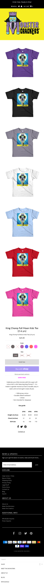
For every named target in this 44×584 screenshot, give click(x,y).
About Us (5, 504)
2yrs (15, 355)
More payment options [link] (22, 374)
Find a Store (6, 487)
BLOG (3, 577)
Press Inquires (6, 521)
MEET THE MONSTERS (8, 568)
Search (4, 494)
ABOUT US (4, 573)
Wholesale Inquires (8, 519)
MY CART (28, 6)
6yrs (28, 355)
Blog (3, 492)
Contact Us (5, 489)
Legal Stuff (5, 485)
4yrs (21, 355)
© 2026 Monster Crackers (21, 551)
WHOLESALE (5, 582)
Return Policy (6, 478)
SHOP (3, 564)
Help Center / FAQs (8, 476)
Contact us (21, 432)
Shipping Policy (7, 480)
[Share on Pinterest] (25, 427)
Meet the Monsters (8, 506)
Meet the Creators (8, 508)
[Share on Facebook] (18, 427)
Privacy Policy (6, 483)
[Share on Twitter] (21, 427)
